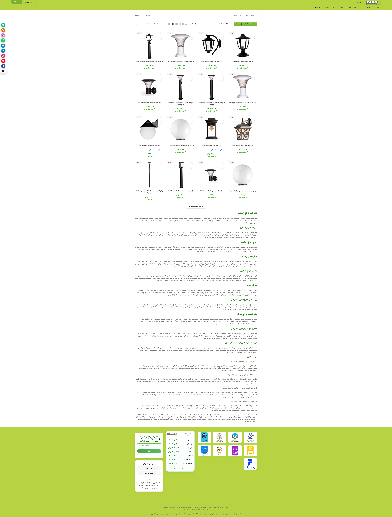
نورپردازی (230, 218)
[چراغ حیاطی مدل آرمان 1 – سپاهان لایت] (242, 129)
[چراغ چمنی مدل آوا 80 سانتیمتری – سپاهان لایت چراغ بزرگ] (211, 86)
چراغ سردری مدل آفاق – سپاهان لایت (243, 61)
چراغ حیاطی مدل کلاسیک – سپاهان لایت (211, 61)
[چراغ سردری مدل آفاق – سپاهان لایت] (242, 45)
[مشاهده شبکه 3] (180, 23)
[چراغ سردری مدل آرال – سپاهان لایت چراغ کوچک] (242, 86)
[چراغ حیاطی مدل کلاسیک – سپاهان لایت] (211, 45)
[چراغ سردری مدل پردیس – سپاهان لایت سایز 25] (180, 129)
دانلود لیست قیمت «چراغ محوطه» (245, 24)
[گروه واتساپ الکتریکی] (3, 40)
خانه (256, 15)
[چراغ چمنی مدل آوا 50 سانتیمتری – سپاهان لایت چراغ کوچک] (180, 86)
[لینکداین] (3, 51)
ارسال (149, 451)
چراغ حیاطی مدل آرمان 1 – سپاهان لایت (242, 145)
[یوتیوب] (3, 61)
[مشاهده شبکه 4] (173, 23)
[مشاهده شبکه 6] (169, 23)
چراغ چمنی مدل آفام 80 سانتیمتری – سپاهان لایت (149, 61)
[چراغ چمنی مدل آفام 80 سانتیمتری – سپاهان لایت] (149, 45)
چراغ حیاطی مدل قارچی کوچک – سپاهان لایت (211, 191)
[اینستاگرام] (3, 56)
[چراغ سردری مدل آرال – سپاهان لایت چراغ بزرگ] (180, 45)
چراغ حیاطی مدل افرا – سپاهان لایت (211, 145)
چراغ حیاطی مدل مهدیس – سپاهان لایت (149, 145)
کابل (163, 249)
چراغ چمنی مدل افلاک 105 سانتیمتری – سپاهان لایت (181, 191)
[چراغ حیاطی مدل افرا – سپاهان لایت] (211, 129)
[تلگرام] (3, 46)
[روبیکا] (3, 35)
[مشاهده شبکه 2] (183, 23)
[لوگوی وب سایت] (373, 2)
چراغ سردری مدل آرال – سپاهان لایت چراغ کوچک (242, 102)
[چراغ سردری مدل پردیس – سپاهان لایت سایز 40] (242, 175)
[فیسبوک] (3, 66)
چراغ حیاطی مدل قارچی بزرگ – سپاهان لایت (149, 102)
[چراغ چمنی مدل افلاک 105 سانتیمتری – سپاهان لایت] (180, 175)
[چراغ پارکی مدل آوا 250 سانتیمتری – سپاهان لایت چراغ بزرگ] (149, 175)
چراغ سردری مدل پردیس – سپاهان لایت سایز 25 (180, 145)
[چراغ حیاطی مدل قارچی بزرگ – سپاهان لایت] (149, 86)
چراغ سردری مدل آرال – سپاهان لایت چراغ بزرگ (180, 61)
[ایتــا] (3, 30)
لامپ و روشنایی (248, 15)
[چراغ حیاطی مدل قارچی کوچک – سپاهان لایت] (211, 175)
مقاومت (163, 278)
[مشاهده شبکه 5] (176, 23)
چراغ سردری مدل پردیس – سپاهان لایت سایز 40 (242, 191)
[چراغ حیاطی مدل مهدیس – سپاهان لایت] (149, 129)
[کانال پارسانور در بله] (3, 25)
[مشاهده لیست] (186, 23)
